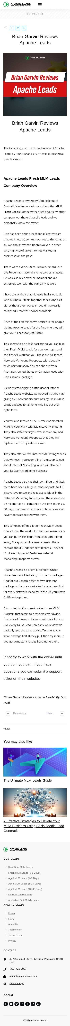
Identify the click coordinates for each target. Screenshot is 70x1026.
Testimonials (15, 929)
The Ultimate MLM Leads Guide (35, 765)
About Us (13, 924)
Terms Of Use (15, 935)
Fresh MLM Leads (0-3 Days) (24, 872)
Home (11, 913)
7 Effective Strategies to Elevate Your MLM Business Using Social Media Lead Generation (35, 810)
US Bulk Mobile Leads (20, 894)
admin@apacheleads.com (24, 976)
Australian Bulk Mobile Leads (23, 900)
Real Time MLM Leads (20, 867)
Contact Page (17, 983)
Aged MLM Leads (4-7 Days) (23, 878)
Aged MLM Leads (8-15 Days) (24, 883)
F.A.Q (11, 918)
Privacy (12, 940)
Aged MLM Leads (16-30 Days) (25, 889)
